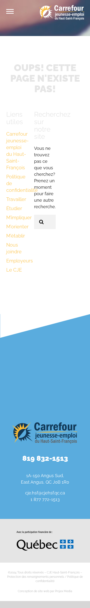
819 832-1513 (45, 458)
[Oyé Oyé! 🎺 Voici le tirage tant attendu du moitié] (22, 365)
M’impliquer (19, 217)
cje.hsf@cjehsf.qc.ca (45, 492)
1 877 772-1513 (45, 499)
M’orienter (17, 227)
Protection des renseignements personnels (35, 576)
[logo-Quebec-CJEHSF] (45, 533)
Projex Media (63, 591)
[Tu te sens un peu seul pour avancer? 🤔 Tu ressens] (22, 392)
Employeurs (19, 261)
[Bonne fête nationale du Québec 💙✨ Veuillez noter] (22, 338)
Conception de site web (33, 591)
